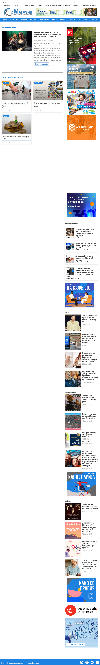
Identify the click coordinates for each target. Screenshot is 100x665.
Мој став (72, 19)
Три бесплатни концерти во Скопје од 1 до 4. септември (90, 506)
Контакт (67, 5)
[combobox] (85, 2)
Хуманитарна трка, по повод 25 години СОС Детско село (89, 416)
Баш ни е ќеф (14, 19)
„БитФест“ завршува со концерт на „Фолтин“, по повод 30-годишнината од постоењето (90, 564)
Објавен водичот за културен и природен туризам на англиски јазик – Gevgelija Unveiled (47, 105)
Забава (68, 501)
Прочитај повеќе (41, 64)
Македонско (63, 19)
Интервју (40, 5)
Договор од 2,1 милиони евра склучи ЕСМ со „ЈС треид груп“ (84, 258)
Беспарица (33, 19)
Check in (54, 19)
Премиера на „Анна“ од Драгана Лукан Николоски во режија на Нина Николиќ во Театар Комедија (47, 34)
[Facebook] (81, 662)
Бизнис (16, 5)
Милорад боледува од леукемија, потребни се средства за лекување (89, 437)
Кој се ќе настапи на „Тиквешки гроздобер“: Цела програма (89, 545)
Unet (37, 663)
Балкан (26, 5)
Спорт (60, 5)
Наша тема (24, 19)
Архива (94, 5)
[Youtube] (92, 662)
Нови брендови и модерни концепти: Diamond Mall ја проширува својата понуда (89, 338)
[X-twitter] (97, 662)
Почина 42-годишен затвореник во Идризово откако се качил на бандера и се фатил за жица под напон (81, 272)
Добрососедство (44, 19)
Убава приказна (50, 5)
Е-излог (68, 312)
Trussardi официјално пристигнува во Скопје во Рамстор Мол (90, 319)
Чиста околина (83, 19)
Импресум (76, 5)
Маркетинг (86, 5)
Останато (92, 19)
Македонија (7, 5)
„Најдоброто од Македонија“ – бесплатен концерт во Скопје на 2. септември (89, 527)
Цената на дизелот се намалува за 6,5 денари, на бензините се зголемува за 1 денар (15, 105)
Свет (32, 5)
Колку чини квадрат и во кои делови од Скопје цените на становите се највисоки (84, 232)
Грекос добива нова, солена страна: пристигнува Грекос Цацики (85, 246)
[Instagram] (87, 662)
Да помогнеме (70, 392)
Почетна (5, 19)
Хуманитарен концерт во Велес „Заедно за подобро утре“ (89, 398)
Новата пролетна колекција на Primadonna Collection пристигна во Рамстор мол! (89, 357)
